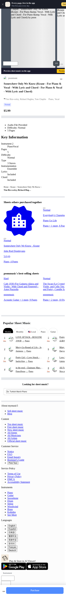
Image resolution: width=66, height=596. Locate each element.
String (10, 503)
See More (12, 515)
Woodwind (12, 506)
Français (12, 547)
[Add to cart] (3, 591)
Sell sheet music (15, 411)
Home (6, 187)
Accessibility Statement (18, 482)
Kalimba (11, 512)
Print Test (13, 463)
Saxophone (12, 498)
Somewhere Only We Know (28, 187)
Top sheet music (15, 424)
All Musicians (14, 435)
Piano (10, 492)
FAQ (9, 454)
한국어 (12, 543)
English (12, 526)
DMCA (11, 479)
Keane (13, 187)
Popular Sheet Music (17, 323)
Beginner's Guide (15, 460)
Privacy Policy (14, 476)
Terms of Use (13, 473)
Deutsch (12, 550)
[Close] (3, 4)
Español (12, 529)
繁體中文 (13, 536)
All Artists (12, 438)
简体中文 (13, 540)
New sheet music (15, 430)
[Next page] (60, 323)
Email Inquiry (14, 457)
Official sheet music (17, 441)
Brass (10, 509)
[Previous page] (55, 323)
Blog (9, 413)
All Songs (12, 432)
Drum (10, 501)
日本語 (12, 532)
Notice (10, 451)
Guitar (10, 495)
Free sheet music (15, 427)
